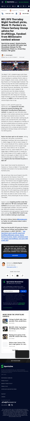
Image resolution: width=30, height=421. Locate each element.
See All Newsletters (7, 307)
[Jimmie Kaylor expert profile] (3, 264)
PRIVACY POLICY (4, 380)
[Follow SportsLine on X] (12, 405)
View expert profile (11, 267)
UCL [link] (26, 6)
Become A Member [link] (24, 2)
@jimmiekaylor (22, 219)
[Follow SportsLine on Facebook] (9, 405)
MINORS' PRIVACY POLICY (6, 383)
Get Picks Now (15, 360)
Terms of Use (22, 303)
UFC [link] (10, 6)
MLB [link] (4, 6)
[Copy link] (22, 276)
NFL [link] (15, 6)
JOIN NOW (15, 255)
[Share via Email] (18, 276)
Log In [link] (16, 2)
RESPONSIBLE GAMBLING (6, 378)
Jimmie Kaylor (17, 263)
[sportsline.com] (9, 2)
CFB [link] (21, 6)
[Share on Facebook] (8, 276)
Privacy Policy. (21, 304)
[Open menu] (2, 2)
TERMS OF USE (4, 386)
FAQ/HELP (3, 394)
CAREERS (3, 396)
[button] (15, 322)
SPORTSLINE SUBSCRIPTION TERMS (8, 389)
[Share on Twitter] (12, 276)
